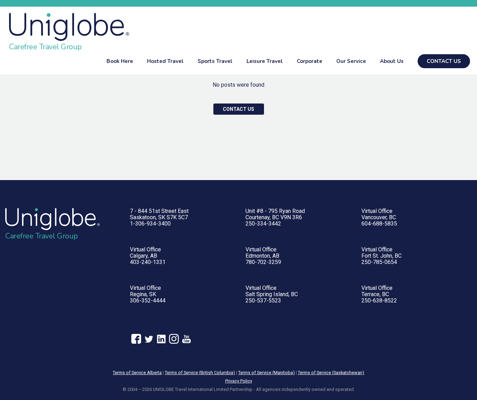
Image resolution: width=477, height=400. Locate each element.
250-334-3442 (263, 223)
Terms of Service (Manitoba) (266, 372)
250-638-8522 (379, 300)
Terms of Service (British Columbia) (200, 372)
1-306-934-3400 (150, 223)
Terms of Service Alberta (137, 372)
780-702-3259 (263, 262)
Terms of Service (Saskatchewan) (331, 372)
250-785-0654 (379, 262)
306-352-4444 (148, 300)
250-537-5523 (263, 300)
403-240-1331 (148, 262)
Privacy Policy (238, 381)
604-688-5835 (379, 223)
